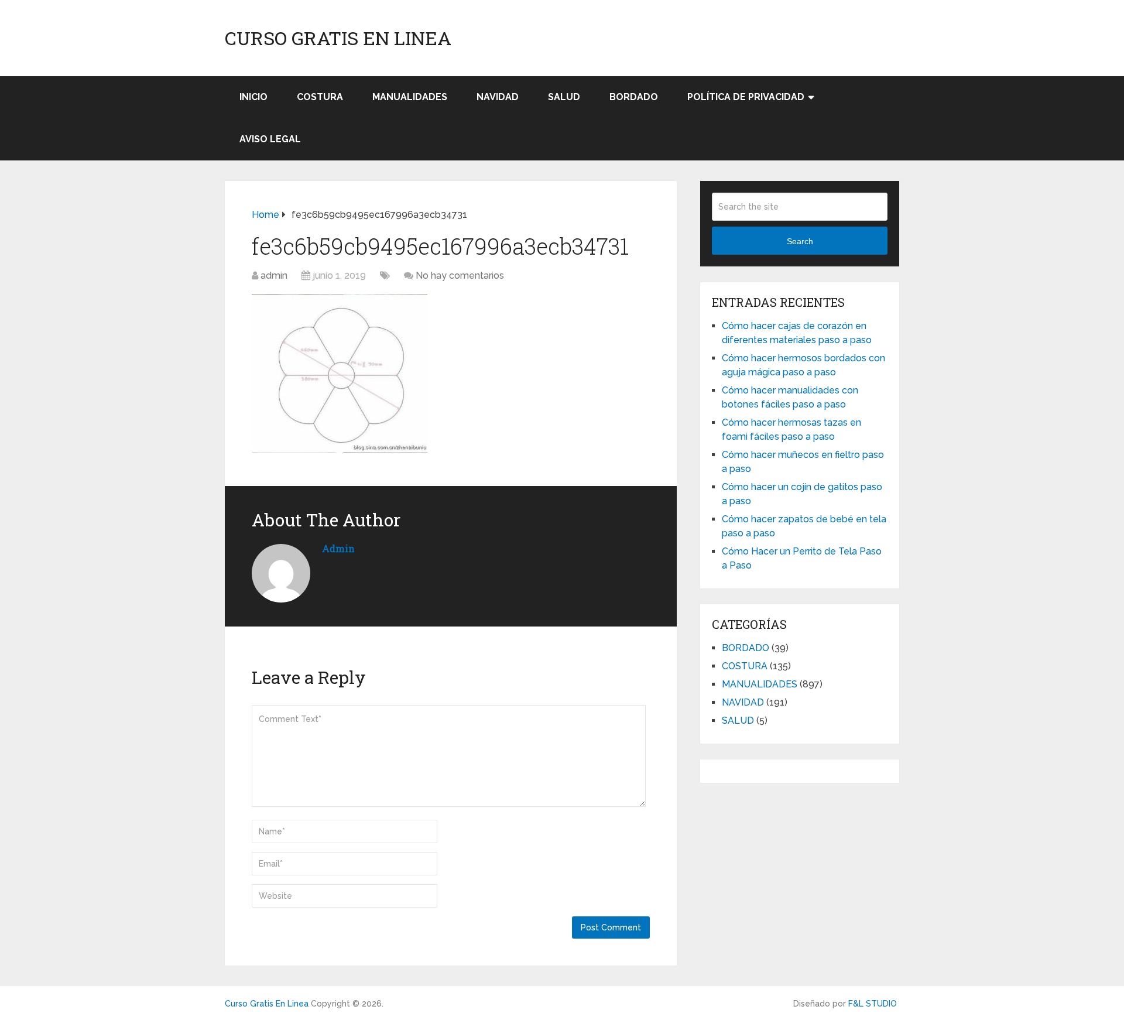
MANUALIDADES (409, 96)
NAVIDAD (498, 96)
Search (800, 241)
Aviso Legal (270, 139)
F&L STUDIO (872, 1003)
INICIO (253, 96)
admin (274, 275)
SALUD (564, 96)
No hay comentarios (460, 275)
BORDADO (633, 96)
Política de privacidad (745, 96)
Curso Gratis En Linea (338, 38)
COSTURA (320, 96)
